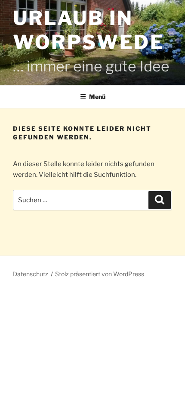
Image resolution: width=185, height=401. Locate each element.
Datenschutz (30, 274)
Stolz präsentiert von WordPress (99, 274)
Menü (97, 96)
